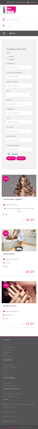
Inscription (12, 2)
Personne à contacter (14, 72)
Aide (4, 372)
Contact (5, 375)
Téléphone (10, 109)
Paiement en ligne (9, 365)
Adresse (9, 100)
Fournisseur (10, 63)
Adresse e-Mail (12, 81)
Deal (8, 118)
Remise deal (11, 136)
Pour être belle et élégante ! (13, 199)
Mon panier (32, 2)
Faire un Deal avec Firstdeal (12, 394)
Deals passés (7, 352)
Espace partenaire (9, 396)
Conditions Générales (10, 368)
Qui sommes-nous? (9, 347)
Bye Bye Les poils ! (9, 306)
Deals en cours (8, 350)
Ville (7, 91)
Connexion (21, 2)
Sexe (8, 52)
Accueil (5, 345)
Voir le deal (19, 183)
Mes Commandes (8, 385)
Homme (11, 59)
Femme (11, 56)
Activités (5, 354)
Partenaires (7, 357)
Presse (5, 370)
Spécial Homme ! (9, 254)
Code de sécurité (12, 145)
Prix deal (9, 127)
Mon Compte (7, 383)
